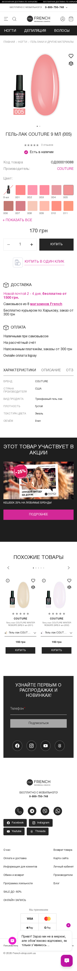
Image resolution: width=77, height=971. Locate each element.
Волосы (62, 30)
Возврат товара (62, 850)
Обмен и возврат (13, 875)
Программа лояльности (18, 883)
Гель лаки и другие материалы (52, 42)
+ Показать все (17, 220)
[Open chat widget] (67, 961)
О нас (6, 850)
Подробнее (38, 514)
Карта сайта (60, 858)
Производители (63, 875)
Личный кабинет (63, 867)
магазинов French (46, 304)
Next (68, 567)
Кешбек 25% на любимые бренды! (27, 503)
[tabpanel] (38, 85)
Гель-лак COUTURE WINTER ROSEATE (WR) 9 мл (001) (20, 622)
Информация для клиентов (20, 867)
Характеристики (19, 370)
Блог (56, 883)
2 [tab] (39, 126)
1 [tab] (37, 126)
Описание (51, 370)
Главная (9, 42)
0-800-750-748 (54, 7)
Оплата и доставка (15, 858)
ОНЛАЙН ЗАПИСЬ (14, 900)
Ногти (10, 30)
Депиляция (35, 30)
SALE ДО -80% (12, 892)
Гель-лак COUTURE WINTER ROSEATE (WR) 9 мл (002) (56, 622)
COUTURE (65, 168)
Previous (8, 567)
